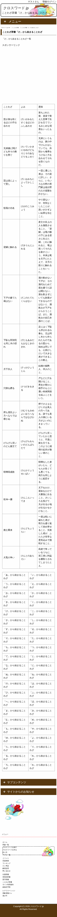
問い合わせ (6, 871)
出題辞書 (6, 874)
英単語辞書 (6, 877)
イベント (6, 858)
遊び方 (5, 896)
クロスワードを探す (10, 847)
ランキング (6, 863)
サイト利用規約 (8, 884)
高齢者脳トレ (7, 893)
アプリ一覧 (6, 855)
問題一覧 (6, 845)
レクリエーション (9, 890)
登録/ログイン (49, 1)
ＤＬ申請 (6, 866)
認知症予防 (6, 887)
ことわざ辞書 (7, 882)
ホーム (5, 842)
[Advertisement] (28, 75)
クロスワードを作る (10, 850)
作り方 (5, 852)
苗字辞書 (6, 879)
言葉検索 (6, 861)
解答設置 (6, 868)
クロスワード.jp (16, 8)
